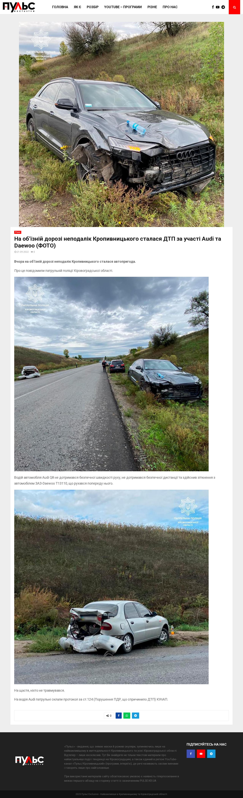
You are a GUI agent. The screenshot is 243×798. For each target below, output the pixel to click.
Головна (60, 7)
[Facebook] (214, 7)
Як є (77, 7)
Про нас (170, 7)
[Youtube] (218, 7)
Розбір (93, 7)
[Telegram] (224, 7)
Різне (152, 7)
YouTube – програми (123, 7)
